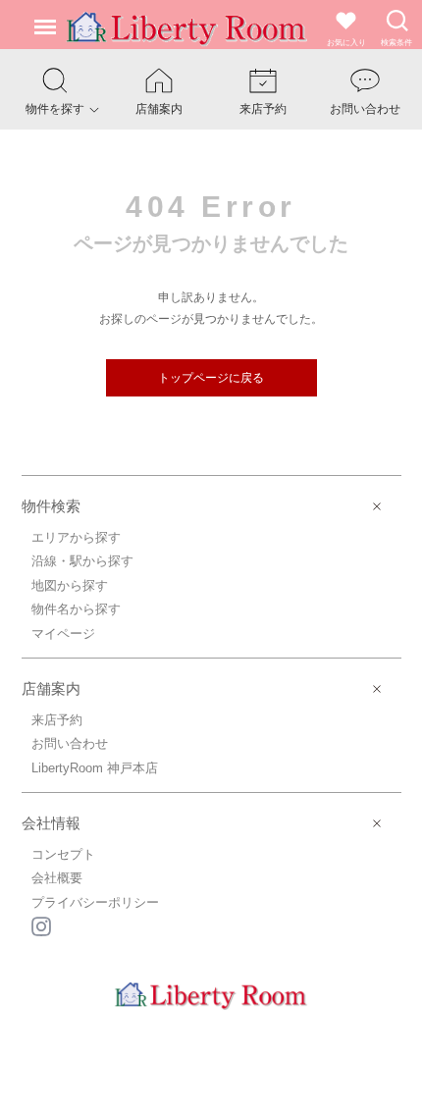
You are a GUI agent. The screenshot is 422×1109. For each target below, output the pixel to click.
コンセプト (63, 854)
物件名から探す (76, 609)
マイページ (63, 633)
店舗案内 (51, 688)
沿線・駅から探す (82, 561)
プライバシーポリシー (95, 902)
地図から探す (69, 585)
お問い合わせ (69, 743)
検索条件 (396, 42)
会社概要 (56, 878)
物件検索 (51, 506)
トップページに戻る (211, 378)
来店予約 (56, 720)
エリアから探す (76, 537)
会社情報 (51, 823)
